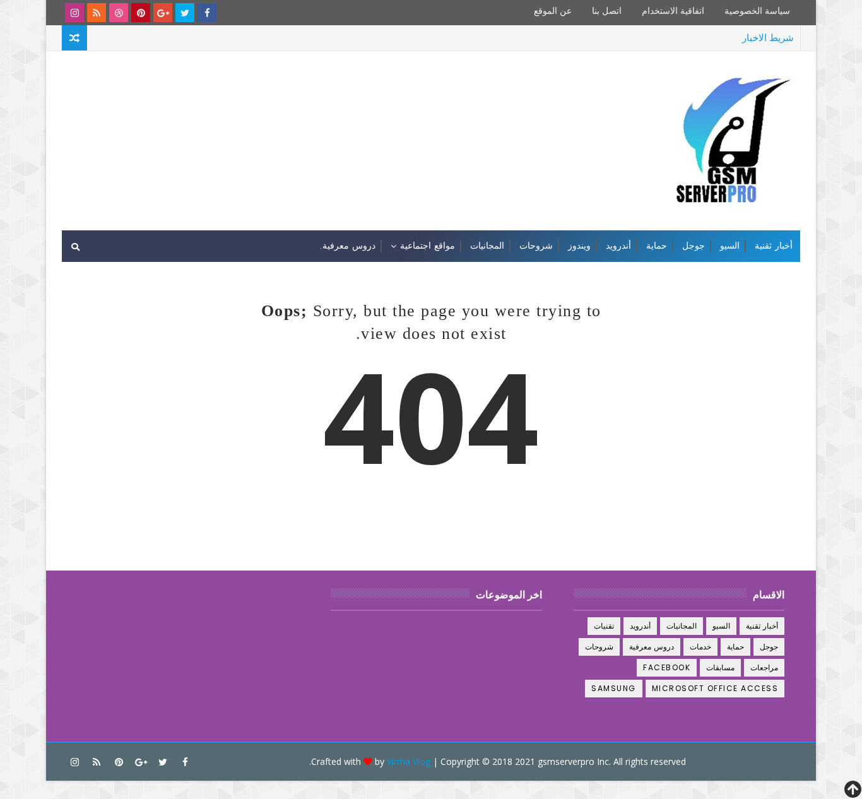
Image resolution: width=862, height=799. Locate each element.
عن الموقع (553, 11)
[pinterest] (140, 12)
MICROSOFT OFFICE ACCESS (715, 688)
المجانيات (487, 246)
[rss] (96, 12)
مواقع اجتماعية (427, 246)
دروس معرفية (652, 646)
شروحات (536, 246)
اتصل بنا (607, 11)
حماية (656, 246)
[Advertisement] (293, 99)
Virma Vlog (408, 761)
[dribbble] (118, 12)
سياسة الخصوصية (757, 11)
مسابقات (720, 667)
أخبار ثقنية (774, 246)
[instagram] (74, 12)
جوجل (693, 246)
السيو (730, 246)
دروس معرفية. (347, 246)
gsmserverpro (566, 761)
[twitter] (184, 12)
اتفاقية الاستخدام (673, 11)
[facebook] (207, 12)
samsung (613, 688)
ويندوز (579, 246)
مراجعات (764, 667)
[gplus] (162, 12)
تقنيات (604, 625)
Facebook (666, 667)
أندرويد (618, 246)
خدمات (700, 646)
